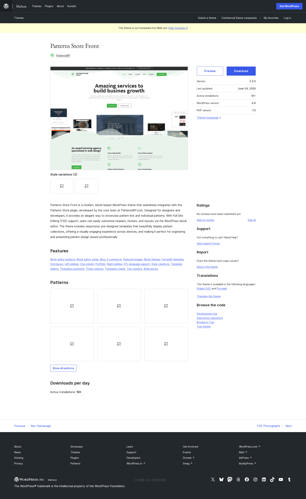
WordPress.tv (136, 463)
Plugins (74, 457)
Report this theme (207, 266)
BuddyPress (247, 463)
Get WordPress (289, 6)
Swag (187, 463)
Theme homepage (208, 117)
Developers (133, 457)
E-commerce (114, 259)
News (17, 452)
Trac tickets (204, 326)
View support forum (208, 243)
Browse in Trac (205, 322)
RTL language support (137, 263)
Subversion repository (210, 317)
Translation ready (115, 268)
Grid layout (56, 263)
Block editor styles (88, 259)
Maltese (52, 479)
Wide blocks (151, 268)
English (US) (204, 288)
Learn (130, 446)
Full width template (173, 259)
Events (187, 452)
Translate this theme (209, 296)
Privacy (18, 463)
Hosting (18, 457)
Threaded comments (72, 268)
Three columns (94, 268)
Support (131, 452)
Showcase (76, 446)
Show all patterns (63, 368)
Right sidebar (114, 263)
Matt (243, 452)
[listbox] (119, 325)
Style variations (160, 263)
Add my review (205, 219)
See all (252, 219)
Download (241, 71)
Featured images (133, 259)
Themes (19, 17)
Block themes (152, 259)
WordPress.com (249, 446)
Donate (189, 457)
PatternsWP (63, 55)
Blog (102, 259)
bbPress (245, 457)
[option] (72, 306)
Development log (207, 313)
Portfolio (100, 263)
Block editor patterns (62, 259)
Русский (222, 288)
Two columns (134, 268)
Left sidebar (72, 263)
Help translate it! (178, 27)
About (17, 446)
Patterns (75, 463)
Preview (210, 71)
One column (87, 263)
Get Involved (190, 446)
